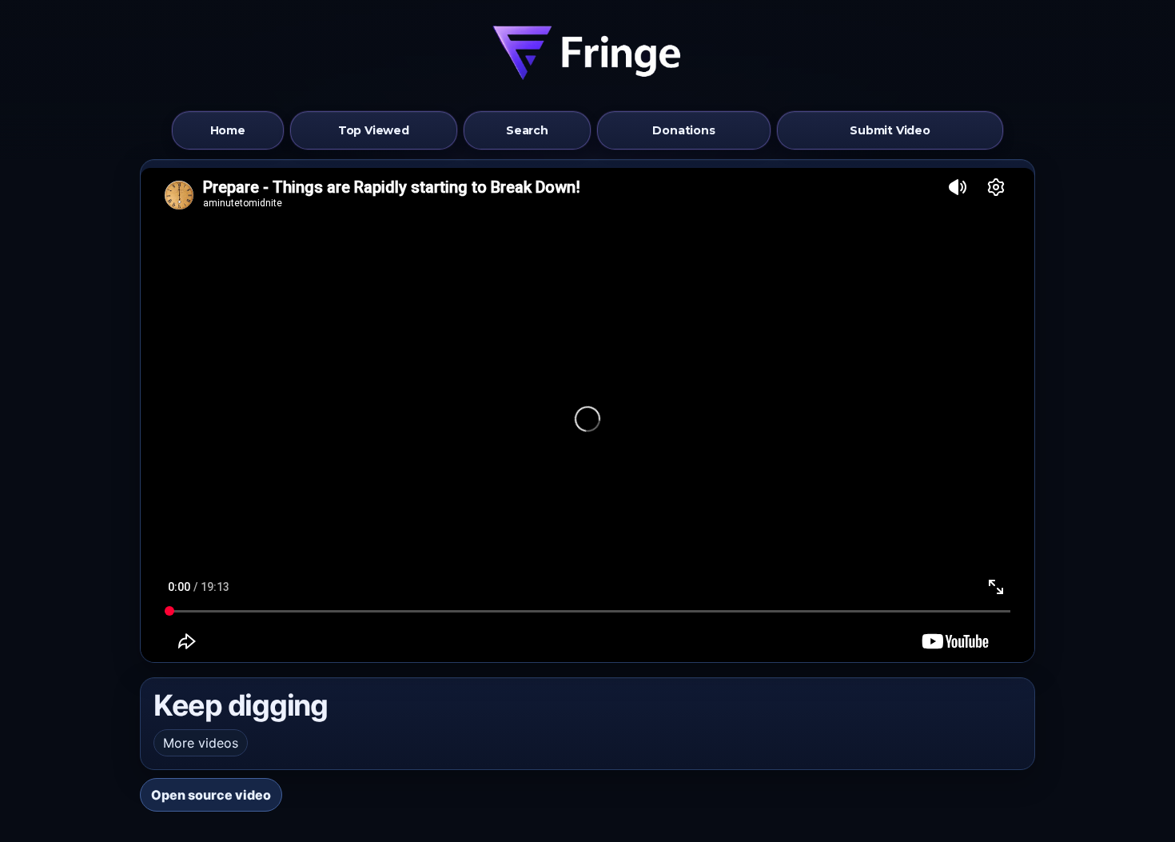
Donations (683, 130)
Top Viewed (373, 130)
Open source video (211, 795)
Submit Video (890, 130)
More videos (200, 743)
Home (227, 130)
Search (527, 130)
